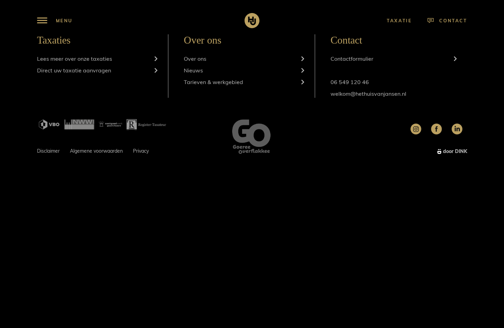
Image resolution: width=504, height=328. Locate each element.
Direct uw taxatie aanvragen (74, 70)
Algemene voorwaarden (96, 151)
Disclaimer (48, 151)
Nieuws (193, 70)
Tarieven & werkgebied (213, 82)
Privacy (141, 151)
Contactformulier (352, 58)
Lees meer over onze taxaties (74, 58)
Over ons (195, 58)
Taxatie (399, 20)
